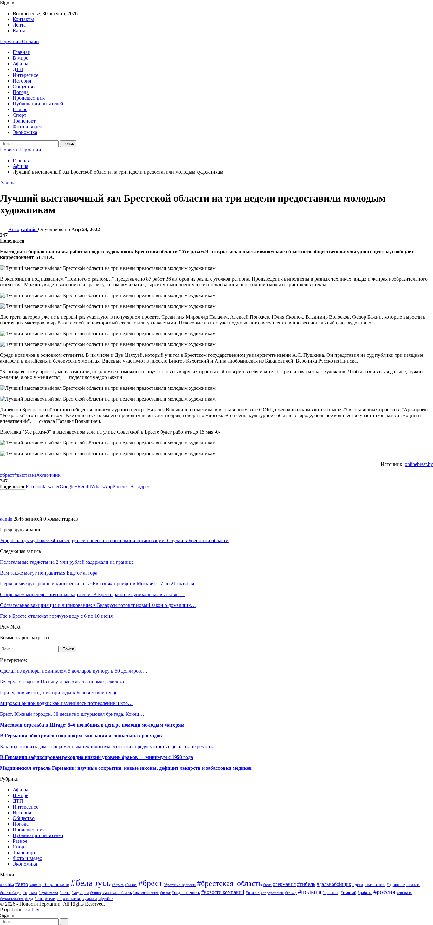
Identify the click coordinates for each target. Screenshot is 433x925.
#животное (375, 884)
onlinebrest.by (419, 464)
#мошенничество (146, 893)
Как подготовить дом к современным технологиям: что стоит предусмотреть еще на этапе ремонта (107, 746)
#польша (309, 891)
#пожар (291, 893)
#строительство (12, 899)
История (22, 80)
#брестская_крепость (180, 885)
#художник (49, 475)
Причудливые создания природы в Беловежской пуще (58, 692)
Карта (19, 30)
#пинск (253, 892)
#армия (35, 885)
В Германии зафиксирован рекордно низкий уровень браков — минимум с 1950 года (96, 757)
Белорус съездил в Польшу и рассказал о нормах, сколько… (64, 681)
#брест (7, 475)
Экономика (25, 132)
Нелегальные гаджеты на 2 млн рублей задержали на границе (67, 562)
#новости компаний (222, 892)
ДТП (18, 69)
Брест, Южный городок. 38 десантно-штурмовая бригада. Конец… (72, 714)
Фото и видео (27, 126)
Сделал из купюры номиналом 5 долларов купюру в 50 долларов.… (73, 671)
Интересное (25, 75)
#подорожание (272, 893)
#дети (357, 884)
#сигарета (404, 893)
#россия (384, 891)
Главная (21, 52)
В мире (20, 58)
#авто (21, 884)
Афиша (20, 63)
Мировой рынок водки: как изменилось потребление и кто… (66, 703)
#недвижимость (186, 892)
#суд (29, 898)
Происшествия (29, 98)
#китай (413, 884)
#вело (267, 885)
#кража (30, 892)
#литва (65, 892)
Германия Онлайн (19, 41)
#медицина (80, 892)
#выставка (25, 475)
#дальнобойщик (334, 884)
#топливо (72, 898)
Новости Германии (20, 149)
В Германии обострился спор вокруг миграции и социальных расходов (81, 735)
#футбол (105, 898)
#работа (365, 892)
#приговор (331, 892)
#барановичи (55, 884)
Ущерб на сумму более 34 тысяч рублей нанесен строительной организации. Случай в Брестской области (114, 540)
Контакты (23, 19)
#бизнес (131, 885)
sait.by (32, 909)
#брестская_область (229, 883)
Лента (19, 25)
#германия (284, 884)
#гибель (306, 884)
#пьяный (348, 892)
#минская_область (117, 892)
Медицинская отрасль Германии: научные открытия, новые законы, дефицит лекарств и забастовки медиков (126, 768)
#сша (39, 898)
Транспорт (24, 120)
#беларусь (91, 883)
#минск (95, 893)
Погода (21, 92)
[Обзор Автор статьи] (12, 513)
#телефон (53, 898)
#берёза (118, 885)
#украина (89, 898)
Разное (20, 109)
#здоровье (396, 884)
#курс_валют (48, 893)
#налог (165, 893)
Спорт (19, 115)
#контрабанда (10, 893)
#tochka (7, 884)
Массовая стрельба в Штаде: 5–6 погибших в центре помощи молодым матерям (92, 725)
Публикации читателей (38, 103)
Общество (24, 86)
